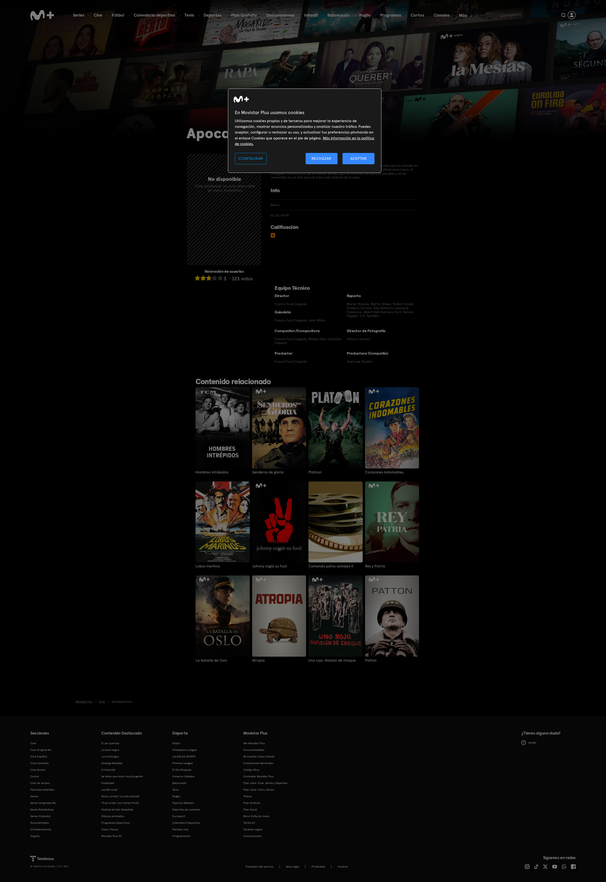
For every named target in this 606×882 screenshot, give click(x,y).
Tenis (189, 15)
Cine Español (38, 756)
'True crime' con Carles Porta (120, 803)
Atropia (258, 660)
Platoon (315, 472)
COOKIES (343, 866)
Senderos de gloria (268, 472)
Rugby (365, 15)
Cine (98, 15)
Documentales (281, 15)
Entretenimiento (40, 829)
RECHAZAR (321, 158)
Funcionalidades (253, 750)
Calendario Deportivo (186, 822)
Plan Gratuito (244, 15)
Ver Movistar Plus (254, 743)
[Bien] (214, 278)
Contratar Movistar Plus (258, 776)
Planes (247, 796)
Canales (442, 15)
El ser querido (110, 743)
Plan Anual (250, 809)
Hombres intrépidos (212, 472)
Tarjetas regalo (253, 829)
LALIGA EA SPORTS (184, 756)
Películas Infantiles (42, 789)
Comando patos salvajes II (330, 566)
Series (78, 15)
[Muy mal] (197, 278)
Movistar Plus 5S (111, 836)
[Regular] (208, 278)
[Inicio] (42, 15)
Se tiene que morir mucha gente (122, 776)
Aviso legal (292, 866)
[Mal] (203, 278)
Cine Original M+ (41, 750)
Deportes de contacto (186, 809)
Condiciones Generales (258, 763)
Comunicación (252, 836)
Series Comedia (40, 816)
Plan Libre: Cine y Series (258, 789)
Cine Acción (37, 769)
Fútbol (118, 15)
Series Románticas (42, 809)
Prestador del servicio (259, 866)
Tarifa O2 (249, 822)
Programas (390, 15)
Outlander (108, 783)
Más (463, 15)
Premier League (182, 763)
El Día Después (181, 769)
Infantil (311, 15)
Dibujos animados (112, 816)
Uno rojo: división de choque (332, 660)
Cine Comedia (39, 763)
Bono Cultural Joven (256, 816)
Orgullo (35, 836)
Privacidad (318, 866)
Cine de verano (40, 783)
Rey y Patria (375, 566)
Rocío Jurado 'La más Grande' (120, 796)
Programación (181, 836)
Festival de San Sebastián (117, 809)
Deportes (213, 15)
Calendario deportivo (154, 15)
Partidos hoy (180, 829)
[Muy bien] (220, 278)
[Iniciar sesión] (572, 15)
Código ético (251, 769)
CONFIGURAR (250, 158)
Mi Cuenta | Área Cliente (259, 756)
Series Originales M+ (43, 803)
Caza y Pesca (109, 829)
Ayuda (532, 742)
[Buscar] (563, 15)
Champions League (184, 750)
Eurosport (178, 816)
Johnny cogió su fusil (269, 566)
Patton (371, 660)
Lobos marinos (208, 566)
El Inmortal (108, 769)
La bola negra (110, 750)
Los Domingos (110, 756)
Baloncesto (338, 15)
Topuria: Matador (183, 803)
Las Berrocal (109, 789)
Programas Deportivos (115, 822)
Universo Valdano (183, 776)
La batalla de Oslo (211, 660)
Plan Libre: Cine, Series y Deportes (265, 783)
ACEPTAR (358, 158)
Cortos (417, 15)
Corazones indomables (384, 472)
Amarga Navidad (111, 763)
